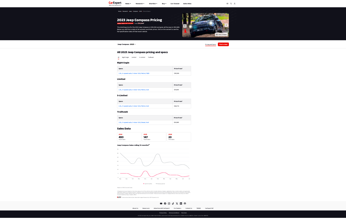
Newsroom (146, 208)
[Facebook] (165, 203)
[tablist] (154, 58)
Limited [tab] (134, 57)
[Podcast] (185, 203)
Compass (135, 11)
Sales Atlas (187, 3)
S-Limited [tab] (142, 57)
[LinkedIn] (181, 203)
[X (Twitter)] (177, 203)
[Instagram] (169, 203)
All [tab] (118, 57)
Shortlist (152, 3)
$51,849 (176, 89)
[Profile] (234, 3)
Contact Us (189, 208)
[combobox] (133, 44)
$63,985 (176, 122)
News (127, 3)
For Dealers (177, 208)
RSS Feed (184, 212)
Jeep (130, 11)
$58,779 (176, 106)
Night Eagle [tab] (125, 57)
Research (139, 3)
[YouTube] (161, 203)
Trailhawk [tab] (151, 57)
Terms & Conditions (174, 212)
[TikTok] (173, 203)
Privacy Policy (163, 212)
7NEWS (198, 208)
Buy (163, 3)
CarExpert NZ (209, 208)
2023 (140, 11)
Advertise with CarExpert (162, 208)
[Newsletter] (227, 3)
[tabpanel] (154, 92)
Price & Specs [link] (146, 11)
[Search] (231, 3)
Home (119, 11)
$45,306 (176, 73)
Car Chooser (175, 3)
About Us (135, 208)
